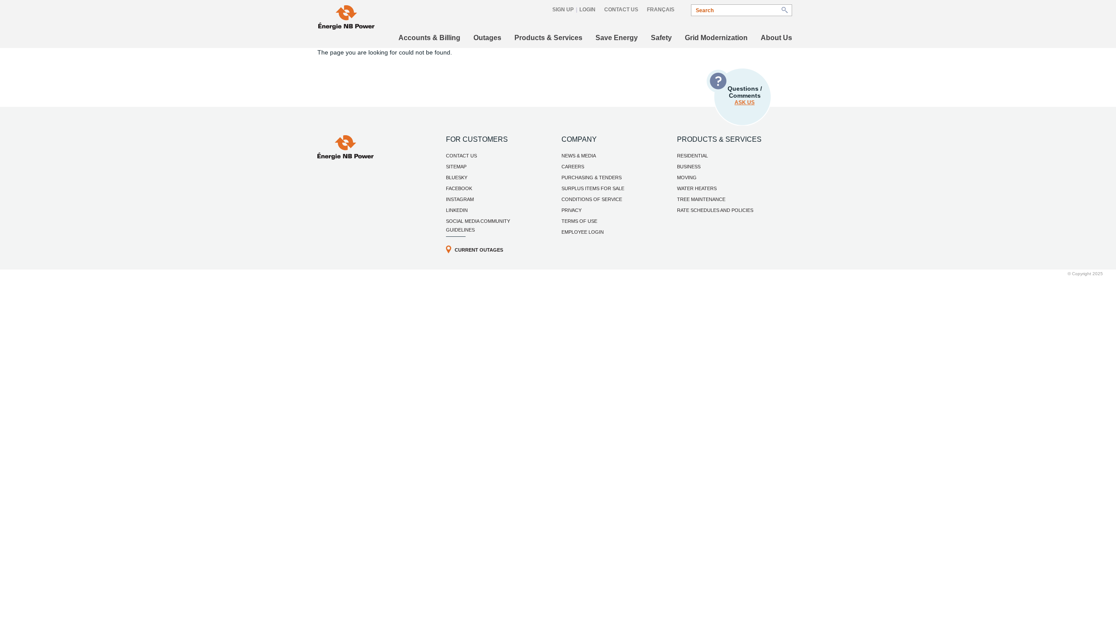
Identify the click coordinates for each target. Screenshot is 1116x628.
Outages (487, 37)
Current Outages (479, 250)
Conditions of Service (591, 199)
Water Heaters (697, 188)
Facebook (459, 188)
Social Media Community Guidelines (478, 225)
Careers (572, 166)
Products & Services (548, 37)
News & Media (578, 155)
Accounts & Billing (429, 37)
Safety (661, 37)
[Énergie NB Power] (346, 18)
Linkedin (457, 210)
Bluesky (456, 177)
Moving (687, 177)
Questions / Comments (745, 95)
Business (689, 166)
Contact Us (621, 10)
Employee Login (582, 232)
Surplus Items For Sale (592, 188)
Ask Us (745, 102)
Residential (692, 155)
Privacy (571, 210)
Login (587, 10)
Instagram (460, 199)
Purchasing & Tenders (591, 177)
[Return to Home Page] (345, 157)
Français (660, 10)
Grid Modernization (716, 37)
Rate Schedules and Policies (715, 210)
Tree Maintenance (701, 199)
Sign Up (563, 10)
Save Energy (616, 37)
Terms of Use (579, 221)
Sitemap (456, 166)
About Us (776, 37)
